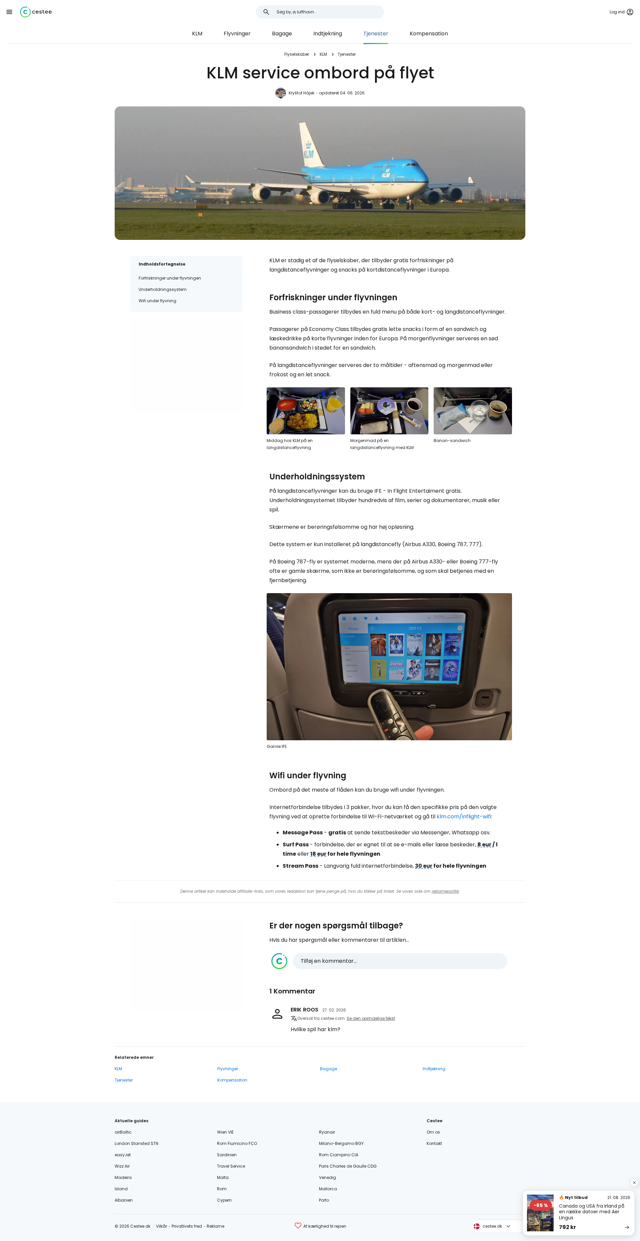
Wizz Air (122, 1166)
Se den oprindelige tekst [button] (371, 1018)
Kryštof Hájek (301, 93)
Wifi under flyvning (157, 301)
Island (121, 1189)
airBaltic (123, 1132)
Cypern (224, 1200)
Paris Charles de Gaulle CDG (348, 1166)
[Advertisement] (187, 366)
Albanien (124, 1200)
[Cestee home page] (36, 12)
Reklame (215, 1226)
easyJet (123, 1155)
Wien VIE (225, 1132)
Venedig (327, 1177)
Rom (222, 1189)
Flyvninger (237, 33)
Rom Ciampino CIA (338, 1155)
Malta (223, 1177)
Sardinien (227, 1155)
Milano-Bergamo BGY (341, 1143)
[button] (9, 12)
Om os (433, 1132)
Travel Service (231, 1166)
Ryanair (327, 1132)
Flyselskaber (296, 54)
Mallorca (328, 1189)
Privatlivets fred (187, 1226)
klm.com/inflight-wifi (464, 816)
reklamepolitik (445, 891)
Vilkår (161, 1226)
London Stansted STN (136, 1143)
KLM (197, 33)
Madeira (123, 1177)
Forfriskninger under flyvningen (170, 278)
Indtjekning (327, 33)
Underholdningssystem (163, 289)
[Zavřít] (634, 1183)
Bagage (282, 33)
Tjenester (375, 33)
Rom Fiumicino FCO (237, 1143)
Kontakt (434, 1143)
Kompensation (429, 33)
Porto (324, 1200)
